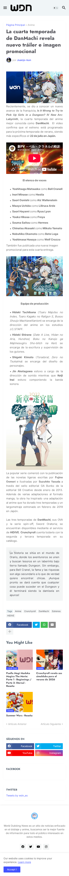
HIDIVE (10, 615)
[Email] (52, 625)
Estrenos (56, 611)
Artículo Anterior (17, 723)
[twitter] (31, 847)
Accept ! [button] (12, 869)
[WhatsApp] (44, 625)
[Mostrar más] (9, 632)
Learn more (24, 862)
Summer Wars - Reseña (19, 715)
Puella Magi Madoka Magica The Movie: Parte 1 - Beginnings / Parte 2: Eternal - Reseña (18, 680)
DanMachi (44, 611)
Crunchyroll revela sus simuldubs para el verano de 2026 (49, 676)
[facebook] (23, 847)
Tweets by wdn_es (17, 795)
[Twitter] (36, 625)
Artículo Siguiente (51, 723)
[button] (5, 8)
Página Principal (15, 25)
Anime (31, 25)
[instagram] (46, 847)
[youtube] (38, 847)
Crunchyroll (30, 611)
